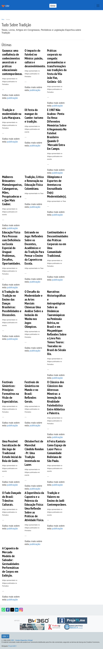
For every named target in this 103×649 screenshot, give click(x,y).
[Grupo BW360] (39, 620)
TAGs (3, 19)
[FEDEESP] (54, 626)
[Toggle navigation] (97, 5)
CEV (5, 636)
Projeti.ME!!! (12, 646)
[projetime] (72, 620)
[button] (3, 610)
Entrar (52, 5)
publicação (12, 97)
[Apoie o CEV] (32, 626)
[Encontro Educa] (73, 626)
